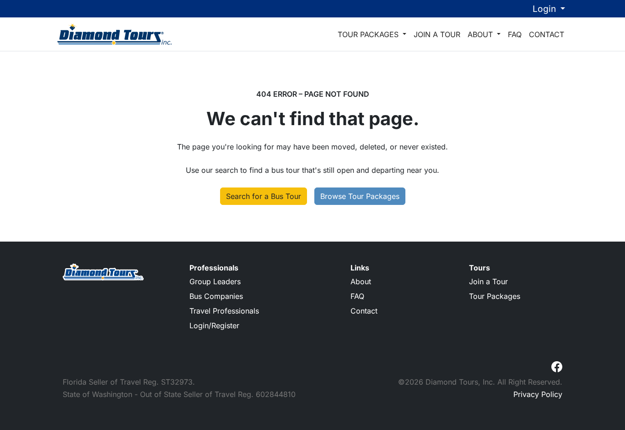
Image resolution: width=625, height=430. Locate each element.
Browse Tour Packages (359, 196)
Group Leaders (215, 281)
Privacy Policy (537, 394)
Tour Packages (369, 34)
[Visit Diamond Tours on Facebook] (556, 365)
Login (545, 8)
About (481, 34)
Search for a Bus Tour (263, 196)
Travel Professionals (224, 310)
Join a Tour (437, 34)
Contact (546, 34)
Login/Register (214, 325)
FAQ (515, 34)
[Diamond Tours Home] (114, 34)
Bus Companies (216, 296)
